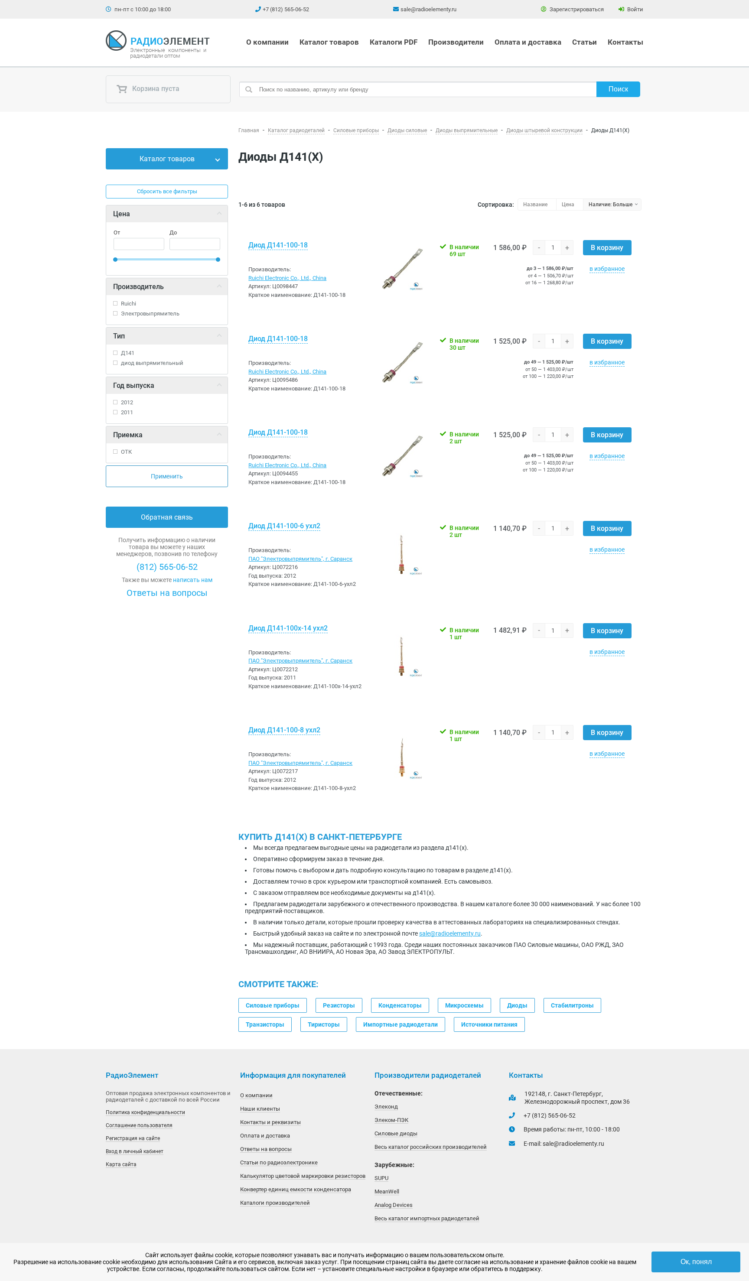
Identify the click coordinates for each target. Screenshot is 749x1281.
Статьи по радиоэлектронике (279, 1162)
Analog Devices (393, 1205)
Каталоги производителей (275, 1203)
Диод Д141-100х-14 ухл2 (288, 628)
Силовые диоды (395, 1133)
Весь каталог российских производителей (430, 1147)
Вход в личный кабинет (134, 1151)
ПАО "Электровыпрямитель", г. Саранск (300, 559)
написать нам (192, 579)
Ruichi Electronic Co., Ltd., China (287, 278)
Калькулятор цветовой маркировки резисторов (302, 1176)
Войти (634, 9)
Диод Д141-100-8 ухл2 (284, 730)
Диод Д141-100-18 (278, 245)
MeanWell (386, 1191)
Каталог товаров (329, 42)
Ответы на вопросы (167, 593)
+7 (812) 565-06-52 (286, 9)
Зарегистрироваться (576, 9)
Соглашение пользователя (139, 1125)
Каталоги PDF (393, 42)
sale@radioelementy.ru (428, 9)
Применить (167, 476)
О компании (267, 42)
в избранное (607, 268)
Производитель (138, 287)
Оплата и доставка (528, 42)
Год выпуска (133, 385)
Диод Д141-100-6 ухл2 (284, 526)
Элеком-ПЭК (391, 1120)
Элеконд (386, 1106)
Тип (119, 336)
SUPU (381, 1178)
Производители (456, 42)
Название (535, 205)
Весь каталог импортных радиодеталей (426, 1218)
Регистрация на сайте (133, 1138)
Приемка (128, 435)
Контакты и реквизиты (270, 1122)
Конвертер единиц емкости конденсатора (295, 1189)
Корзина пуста (154, 89)
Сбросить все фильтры (167, 191)
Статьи (584, 42)
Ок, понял (696, 1261)
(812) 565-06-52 (167, 567)
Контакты (625, 42)
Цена (121, 214)
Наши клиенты (260, 1108)
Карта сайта (121, 1164)
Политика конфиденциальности (145, 1112)
